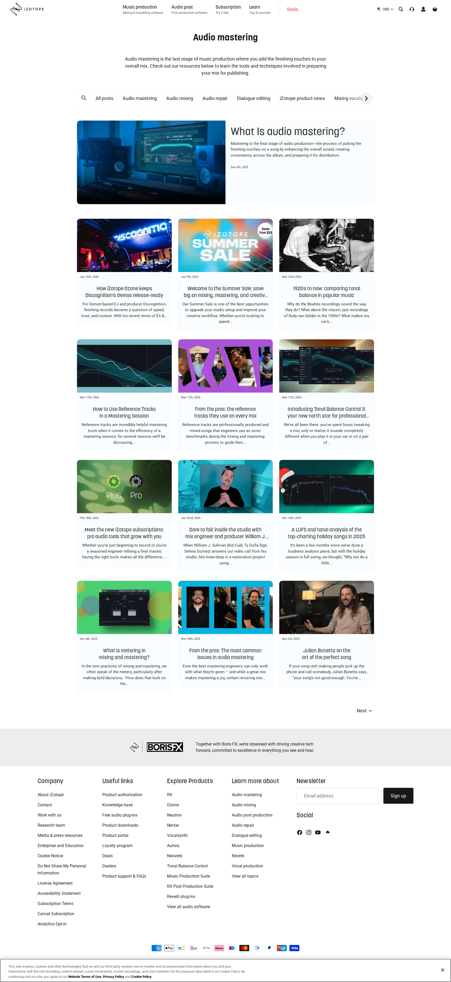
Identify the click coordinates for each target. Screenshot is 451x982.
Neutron (174, 815)
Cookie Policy (141, 977)
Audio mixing (179, 98)
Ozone (173, 804)
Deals (107, 855)
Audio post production (252, 815)
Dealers (109, 865)
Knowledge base (117, 804)
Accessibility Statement (59, 893)
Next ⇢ (364, 710)
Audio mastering (140, 98)
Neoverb (174, 855)
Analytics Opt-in (52, 923)
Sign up (398, 795)
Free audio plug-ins (119, 815)
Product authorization (122, 794)
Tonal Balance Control (187, 865)
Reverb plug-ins (181, 896)
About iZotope (51, 794)
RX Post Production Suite (190, 886)
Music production (248, 845)
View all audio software (188, 906)
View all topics (245, 876)
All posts (104, 98)
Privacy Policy (113, 977)
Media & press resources (60, 835)
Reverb (238, 855)
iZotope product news (302, 98)
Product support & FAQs (124, 876)
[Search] (401, 9)
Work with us (49, 815)
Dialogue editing (253, 98)
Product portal (115, 835)
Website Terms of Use (84, 977)
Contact (45, 804)
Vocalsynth (177, 835)
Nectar (173, 825)
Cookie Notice (50, 855)
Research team (51, 825)
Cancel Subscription (56, 913)
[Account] (423, 9)
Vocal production (247, 865)
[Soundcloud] (327, 832)
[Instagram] (309, 832)
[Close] (442, 970)
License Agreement (55, 883)
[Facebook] (299, 832)
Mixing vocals (348, 98)
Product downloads (120, 825)
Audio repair (215, 98)
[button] (84, 98)
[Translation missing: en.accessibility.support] (412, 9)
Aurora (173, 845)
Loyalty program (117, 845)
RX (169, 794)
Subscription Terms (55, 903)
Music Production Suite (188, 876)
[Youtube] (318, 832)
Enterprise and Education (61, 845)
